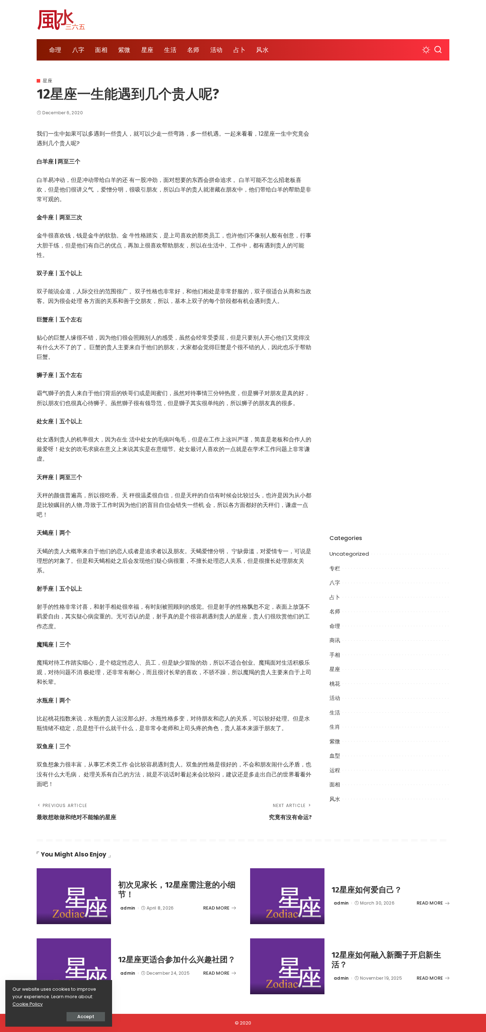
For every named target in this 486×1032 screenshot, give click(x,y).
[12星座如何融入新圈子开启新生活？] (287, 966)
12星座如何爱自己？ (367, 890)
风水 (334, 799)
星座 (47, 80)
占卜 (334, 597)
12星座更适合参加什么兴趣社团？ (177, 959)
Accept (85, 1016)
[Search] (438, 50)
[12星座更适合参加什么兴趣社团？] (74, 966)
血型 (334, 755)
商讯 (334, 640)
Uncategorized (349, 553)
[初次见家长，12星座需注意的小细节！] (74, 896)
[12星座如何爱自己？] (287, 896)
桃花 (334, 683)
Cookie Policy (27, 1004)
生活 (334, 712)
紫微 (334, 741)
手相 (334, 655)
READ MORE (216, 908)
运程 (334, 770)
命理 (334, 626)
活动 (334, 698)
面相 (334, 784)
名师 (334, 611)
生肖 (334, 726)
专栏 (334, 568)
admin (128, 908)
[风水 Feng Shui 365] (67, 19)
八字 (334, 582)
